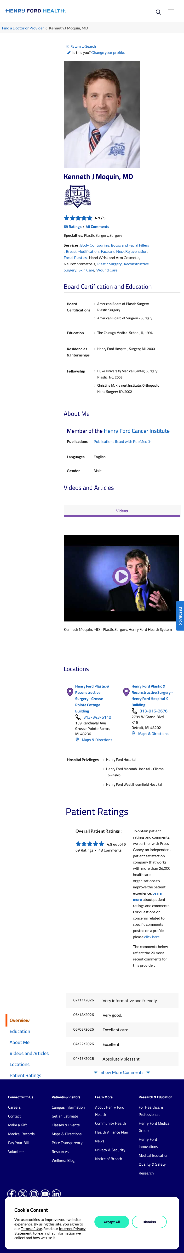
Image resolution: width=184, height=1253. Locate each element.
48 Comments (97, 226)
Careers (14, 1107)
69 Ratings (73, 226)
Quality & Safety (152, 1164)
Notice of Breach (108, 1158)
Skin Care (86, 270)
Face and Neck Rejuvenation (124, 251)
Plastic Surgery (109, 263)
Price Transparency (67, 1142)
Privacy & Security (110, 1149)
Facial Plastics (75, 257)
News (99, 1141)
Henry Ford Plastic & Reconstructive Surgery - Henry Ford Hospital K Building (152, 695)
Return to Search (83, 46)
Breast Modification (82, 251)
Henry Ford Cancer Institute (137, 430)
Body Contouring (94, 245)
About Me (19, 1042)
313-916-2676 (153, 711)
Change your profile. (108, 52)
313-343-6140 (97, 717)
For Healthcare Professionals (151, 1111)
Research (146, 1173)
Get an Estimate (65, 1116)
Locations (20, 1064)
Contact (14, 1116)
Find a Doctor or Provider (23, 28)
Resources (60, 1151)
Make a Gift (17, 1125)
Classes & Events (66, 1125)
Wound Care (106, 270)
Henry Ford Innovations (148, 1143)
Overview (20, 1020)
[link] (48, 11)
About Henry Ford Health (109, 1111)
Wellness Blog (63, 1160)
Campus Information (68, 1107)
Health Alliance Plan (111, 1132)
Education (20, 1031)
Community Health (110, 1123)
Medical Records (21, 1133)
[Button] (121, 580)
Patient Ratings (25, 1075)
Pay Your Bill (18, 1142)
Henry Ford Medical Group (154, 1127)
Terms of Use (31, 1228)
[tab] (122, 511)
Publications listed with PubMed (120, 441)
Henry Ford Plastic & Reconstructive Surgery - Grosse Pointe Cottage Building (92, 699)
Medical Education (153, 1155)
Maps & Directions (96, 739)
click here (152, 936)
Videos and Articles (29, 1053)
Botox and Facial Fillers (130, 245)
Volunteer (16, 1151)
